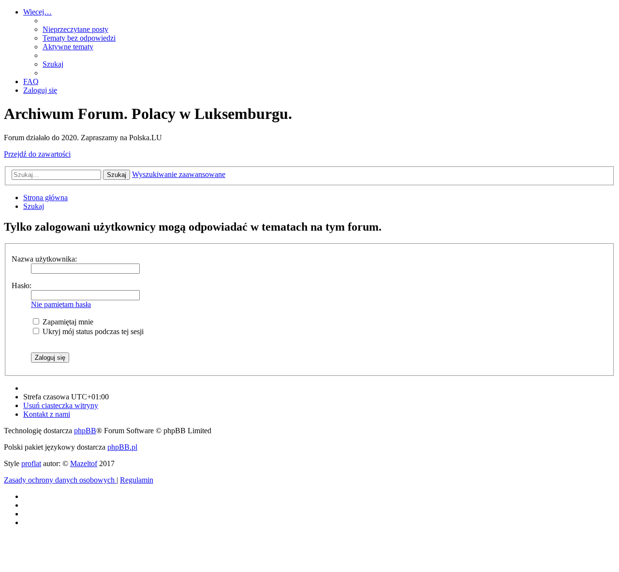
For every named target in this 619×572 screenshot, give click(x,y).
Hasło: (21, 285)
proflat (31, 463)
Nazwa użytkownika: (44, 259)
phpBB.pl (122, 447)
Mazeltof (83, 463)
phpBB (85, 430)
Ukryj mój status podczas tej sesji (92, 331)
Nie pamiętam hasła (61, 304)
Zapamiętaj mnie (67, 322)
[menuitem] (75, 29)
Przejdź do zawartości (37, 154)
